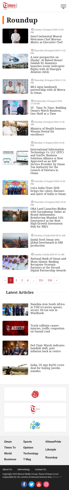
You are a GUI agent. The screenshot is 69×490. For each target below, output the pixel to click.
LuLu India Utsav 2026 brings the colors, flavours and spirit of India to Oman (48, 191)
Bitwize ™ (57, 477)
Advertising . (23, 469)
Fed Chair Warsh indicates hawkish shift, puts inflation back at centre (47, 348)
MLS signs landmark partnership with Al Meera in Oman (47, 90)
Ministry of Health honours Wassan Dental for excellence (48, 131)
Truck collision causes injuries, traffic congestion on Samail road (47, 328)
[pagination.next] (56, 280)
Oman (8, 441)
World (8, 453)
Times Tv (10, 447)
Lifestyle (50, 449)
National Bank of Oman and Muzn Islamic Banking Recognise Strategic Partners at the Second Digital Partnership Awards (48, 264)
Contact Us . (41, 469)
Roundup (51, 457)
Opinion (28, 447)
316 (50, 280)
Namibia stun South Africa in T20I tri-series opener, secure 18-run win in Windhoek (47, 308)
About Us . (8, 469)
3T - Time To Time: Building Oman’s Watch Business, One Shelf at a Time (48, 110)
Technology (30, 453)
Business (10, 459)
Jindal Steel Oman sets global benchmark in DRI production (46, 242)
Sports (27, 441)
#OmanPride (53, 441)
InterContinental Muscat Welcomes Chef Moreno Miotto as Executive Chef (46, 39)
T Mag (27, 459)
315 (41, 280)
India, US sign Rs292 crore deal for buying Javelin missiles (47, 368)
